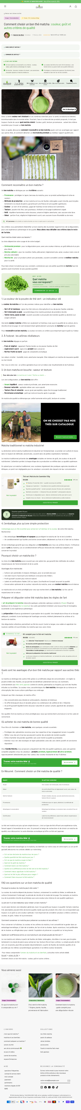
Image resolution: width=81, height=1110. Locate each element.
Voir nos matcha (68, 762)
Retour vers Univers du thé (13, 13)
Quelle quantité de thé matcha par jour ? (19, 857)
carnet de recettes (10, 1056)
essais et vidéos (9, 1052)
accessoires (44, 1045)
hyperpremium (51, 752)
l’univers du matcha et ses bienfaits (33, 953)
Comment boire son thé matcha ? (16, 866)
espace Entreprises (10, 1059)
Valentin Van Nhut (18, 35)
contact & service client (13, 1074)
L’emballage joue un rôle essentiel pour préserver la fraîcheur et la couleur (29, 529)
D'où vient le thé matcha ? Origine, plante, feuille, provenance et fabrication (38, 1008)
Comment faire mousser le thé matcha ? (19, 877)
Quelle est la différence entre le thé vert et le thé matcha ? (26, 869)
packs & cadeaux (46, 1037)
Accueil (3, 955)
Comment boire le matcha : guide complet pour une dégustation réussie (65, 1008)
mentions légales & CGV (12, 1086)
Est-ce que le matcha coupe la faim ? (18, 860)
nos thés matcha (46, 1034)
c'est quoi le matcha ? (11, 1034)
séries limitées (45, 1041)
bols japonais (44, 1052)
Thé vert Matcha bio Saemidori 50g (36, 477)
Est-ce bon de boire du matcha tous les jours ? (21, 854)
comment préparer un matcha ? (15, 1041)
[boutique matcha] (40, 114)
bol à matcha (24, 606)
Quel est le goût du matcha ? (15, 863)
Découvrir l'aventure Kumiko (65, 437)
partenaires (8, 1083)
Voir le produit (11, 495)
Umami (7, 385)
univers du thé (13, 955)
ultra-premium (66, 752)
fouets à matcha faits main (49, 1048)
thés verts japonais (23, 685)
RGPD (6, 1089)
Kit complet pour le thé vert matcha (37, 634)
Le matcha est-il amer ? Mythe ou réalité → (31, 375)
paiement (8, 1080)
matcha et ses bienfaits (12, 1037)
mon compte (9, 1077)
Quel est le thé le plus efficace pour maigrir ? (21, 875)
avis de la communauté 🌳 (13, 1048)
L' (12, 603)
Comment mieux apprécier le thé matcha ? (20, 872)
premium (42, 752)
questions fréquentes (12, 1071)
